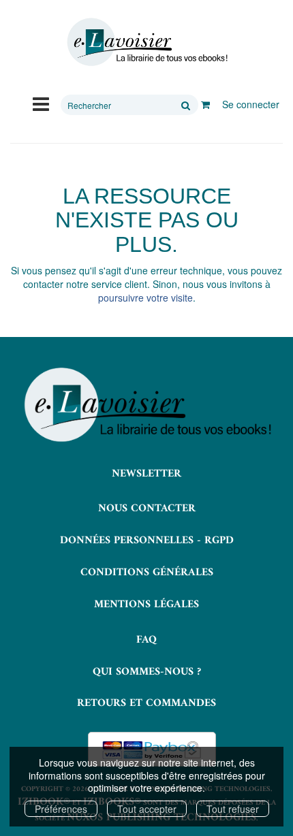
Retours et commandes (146, 703)
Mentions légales (146, 604)
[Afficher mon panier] (205, 104)
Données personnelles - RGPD (147, 540)
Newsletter (146, 473)
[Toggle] (41, 103)
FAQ (146, 639)
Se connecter (250, 104)
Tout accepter (146, 809)
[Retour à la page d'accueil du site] (146, 42)
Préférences (61, 809)
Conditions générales (146, 572)
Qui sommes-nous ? (147, 671)
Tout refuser (232, 809)
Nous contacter (147, 508)
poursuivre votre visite (145, 297)
